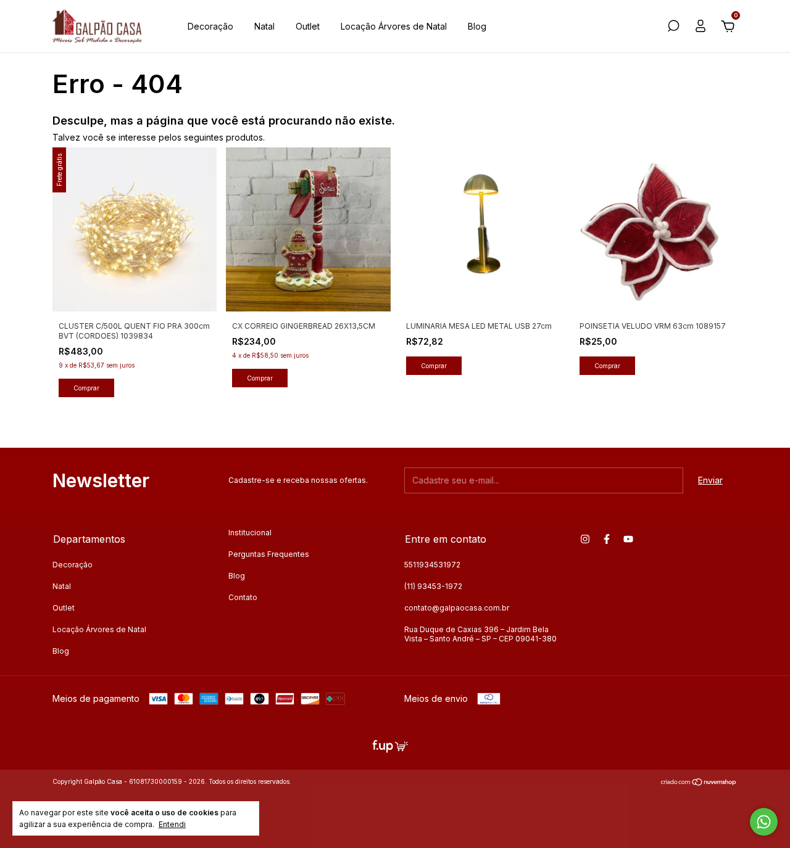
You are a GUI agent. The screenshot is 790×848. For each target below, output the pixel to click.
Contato (242, 597)
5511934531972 (432, 564)
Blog (477, 26)
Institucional (250, 532)
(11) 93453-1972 (433, 586)
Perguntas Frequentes (268, 554)
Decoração (210, 26)
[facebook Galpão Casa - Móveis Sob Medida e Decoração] (607, 539)
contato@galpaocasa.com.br (456, 607)
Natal (264, 26)
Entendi (172, 824)
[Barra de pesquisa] (673, 27)
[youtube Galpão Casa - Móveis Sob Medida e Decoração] (628, 539)
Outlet (308, 26)
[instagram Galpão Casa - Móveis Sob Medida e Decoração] (585, 539)
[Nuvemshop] (699, 783)
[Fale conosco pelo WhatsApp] (764, 822)
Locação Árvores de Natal (394, 26)
